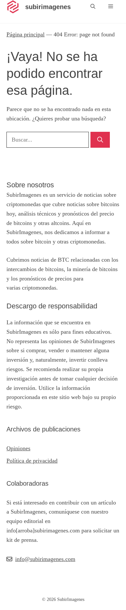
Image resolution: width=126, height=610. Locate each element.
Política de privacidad (32, 460)
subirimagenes (48, 6)
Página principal (25, 34)
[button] (93, 6)
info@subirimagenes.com (45, 559)
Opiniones (18, 448)
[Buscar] (100, 140)
